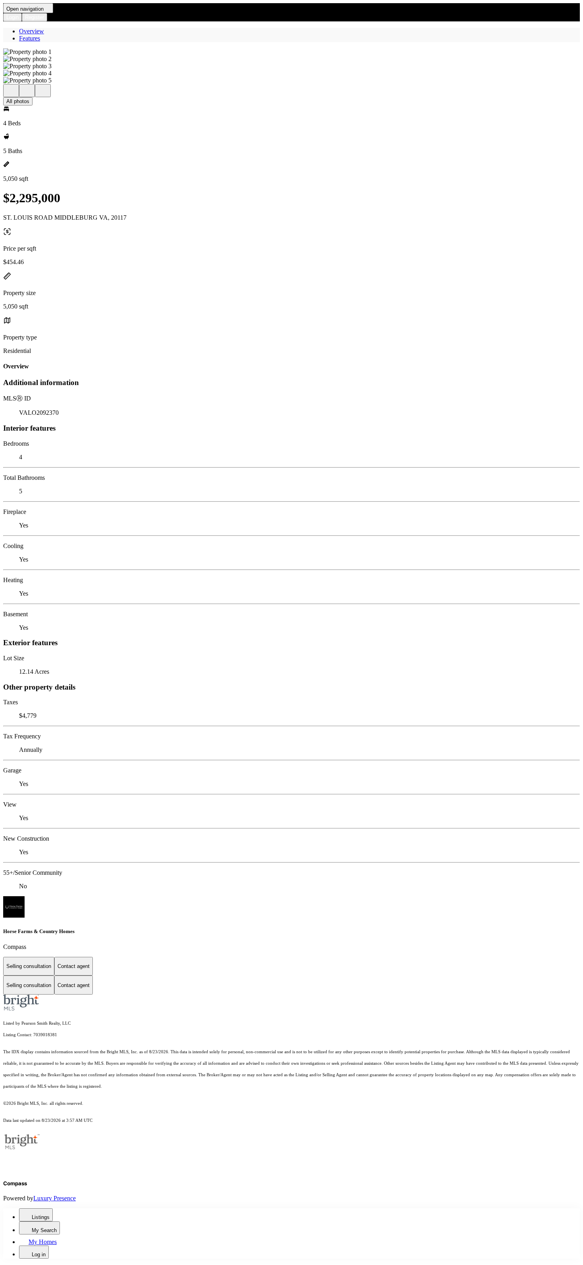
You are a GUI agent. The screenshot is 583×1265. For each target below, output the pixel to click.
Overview (31, 31)
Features (29, 38)
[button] (291, 52)
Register (34, 17)
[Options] (11, 90)
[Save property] (27, 90)
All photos (17, 101)
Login (12, 17)
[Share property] (43, 90)
